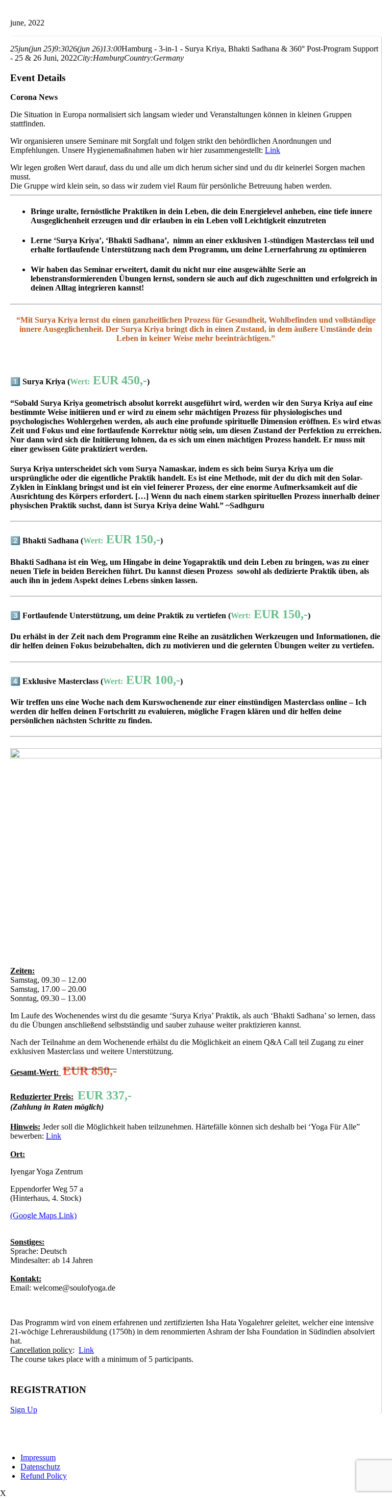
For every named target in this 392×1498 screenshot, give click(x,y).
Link (53, 1136)
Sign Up (23, 1409)
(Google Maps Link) (43, 1215)
